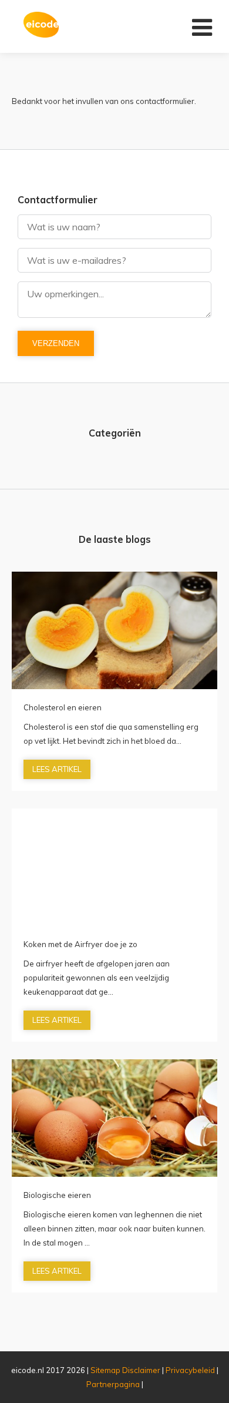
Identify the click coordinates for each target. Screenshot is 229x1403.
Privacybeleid (190, 1370)
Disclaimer (141, 1370)
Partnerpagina (113, 1384)
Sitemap (105, 1370)
